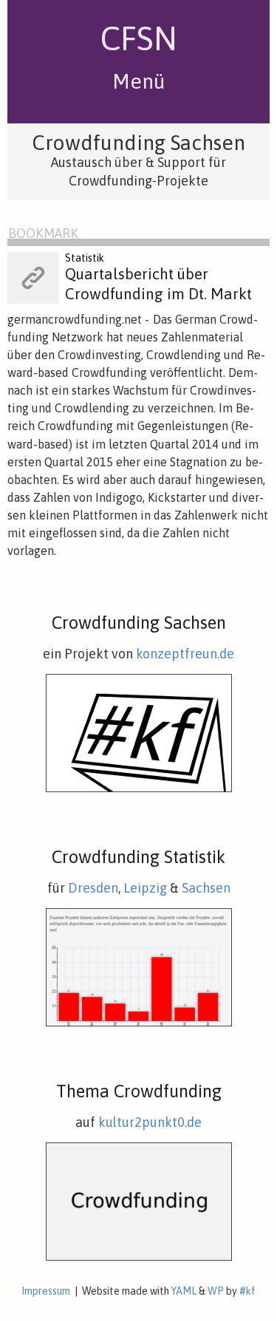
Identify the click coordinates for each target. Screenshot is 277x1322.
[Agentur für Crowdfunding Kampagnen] (139, 788)
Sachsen (206, 888)
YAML (183, 1291)
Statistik (84, 258)
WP (216, 1291)
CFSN (138, 38)
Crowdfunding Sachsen (138, 142)
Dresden (93, 888)
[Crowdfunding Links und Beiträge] (139, 1257)
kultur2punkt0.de (150, 1122)
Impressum (45, 1291)
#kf (247, 1291)
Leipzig (145, 888)
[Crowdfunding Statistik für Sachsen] (139, 1023)
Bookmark (43, 233)
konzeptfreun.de (185, 653)
